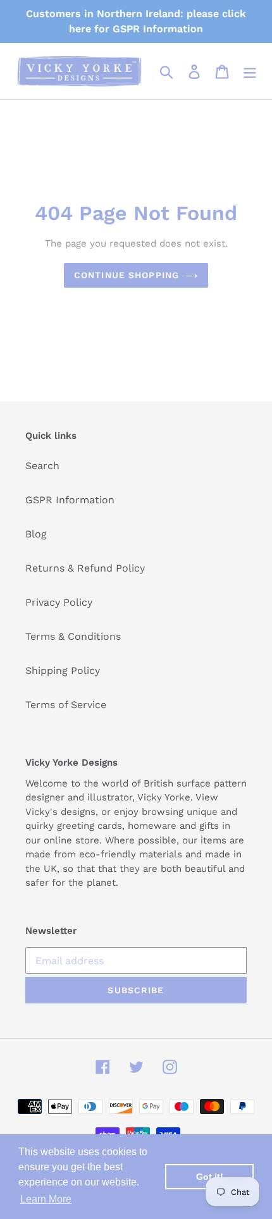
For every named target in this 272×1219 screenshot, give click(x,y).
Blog (36, 534)
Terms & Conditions (73, 636)
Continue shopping (126, 275)
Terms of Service (65, 705)
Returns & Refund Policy (85, 568)
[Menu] (250, 71)
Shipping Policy (62, 671)
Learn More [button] (45, 1199)
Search (42, 466)
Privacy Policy (58, 602)
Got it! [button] (209, 1177)
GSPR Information (69, 500)
